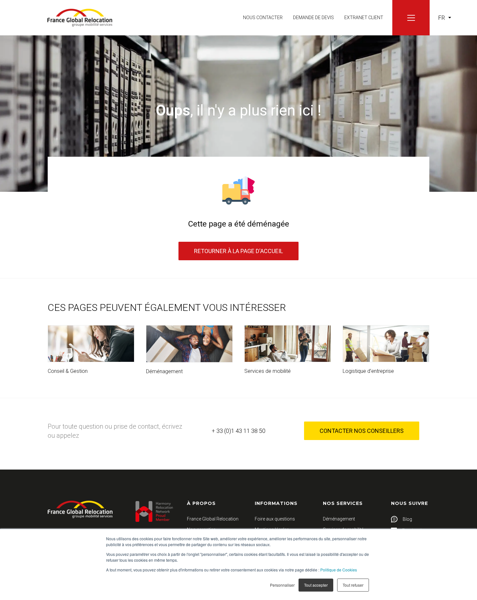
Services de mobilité (267, 371)
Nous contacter (263, 17)
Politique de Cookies (338, 569)
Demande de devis (313, 17)
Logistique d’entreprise (368, 371)
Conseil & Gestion (68, 371)
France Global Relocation (212, 518)
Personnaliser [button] (282, 585)
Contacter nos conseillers (362, 430)
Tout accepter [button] (316, 585)
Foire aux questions (275, 518)
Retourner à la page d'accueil (238, 251)
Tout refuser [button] (353, 585)
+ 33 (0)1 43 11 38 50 (238, 430)
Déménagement (164, 371)
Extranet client (363, 17)
